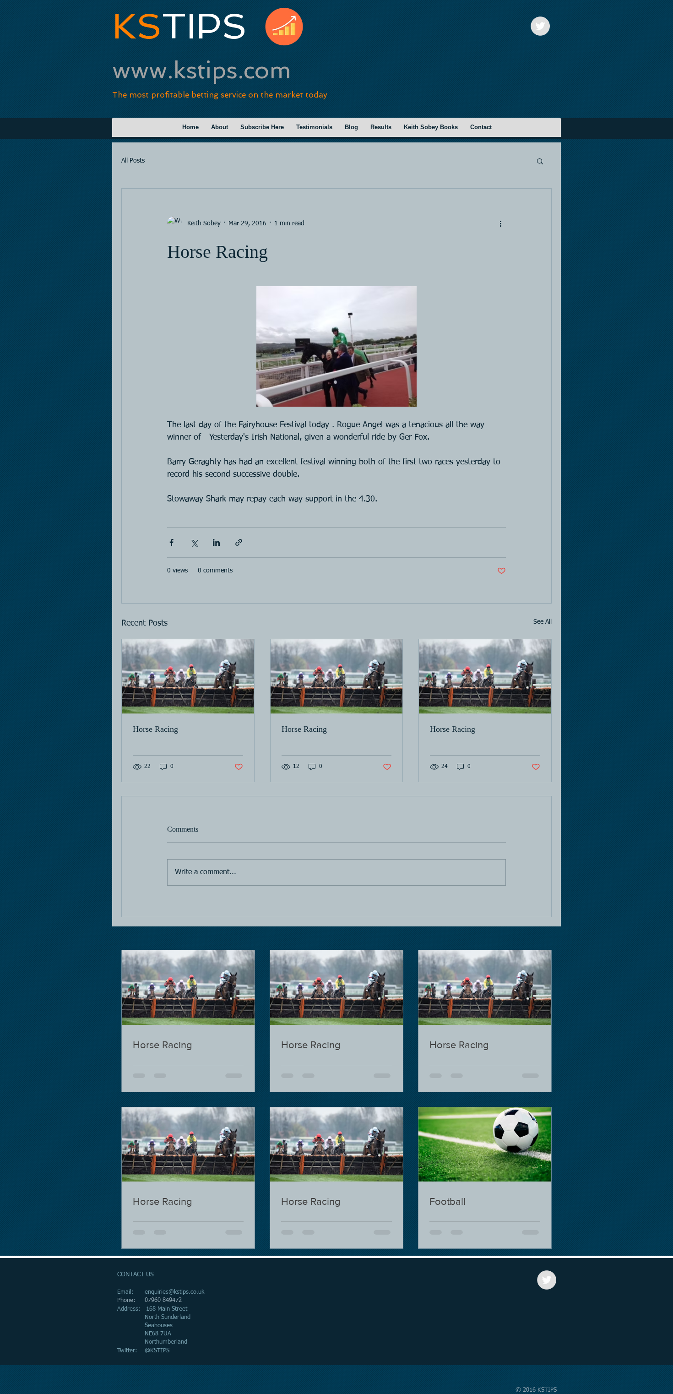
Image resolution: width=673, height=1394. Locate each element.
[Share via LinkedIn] (216, 542)
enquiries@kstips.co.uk (174, 1292)
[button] (540, 160)
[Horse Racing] (188, 676)
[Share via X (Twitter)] (194, 542)
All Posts (133, 161)
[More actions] (500, 223)
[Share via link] (238, 542)
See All (542, 622)
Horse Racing (155, 729)
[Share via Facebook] (171, 542)
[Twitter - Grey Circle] (540, 26)
